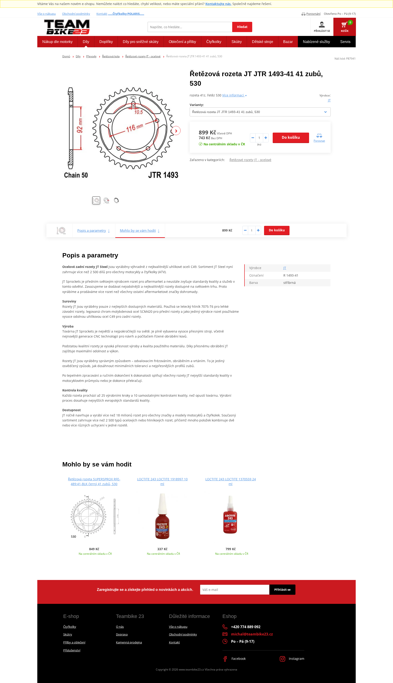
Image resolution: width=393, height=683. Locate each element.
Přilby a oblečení (74, 642)
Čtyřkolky (69, 627)
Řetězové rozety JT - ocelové (143, 56)
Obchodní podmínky (76, 14)
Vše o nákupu (46, 14)
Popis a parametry (91, 230)
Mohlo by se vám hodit (138, 230)
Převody (91, 56)
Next (176, 130)
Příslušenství (71, 650)
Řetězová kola (111, 56)
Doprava (122, 634)
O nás (120, 627)
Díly (78, 56)
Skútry (67, 634)
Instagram (296, 658)
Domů (66, 56)
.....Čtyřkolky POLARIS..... (126, 14)
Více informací (233, 95)
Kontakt (101, 14)
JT (329, 100)
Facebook (238, 658)
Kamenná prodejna (129, 642)
